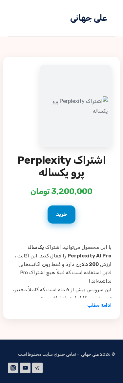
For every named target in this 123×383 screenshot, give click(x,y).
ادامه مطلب (99, 305)
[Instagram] (13, 368)
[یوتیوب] (25, 368)
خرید (61, 214)
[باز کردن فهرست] (22, 18)
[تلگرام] (37, 368)
